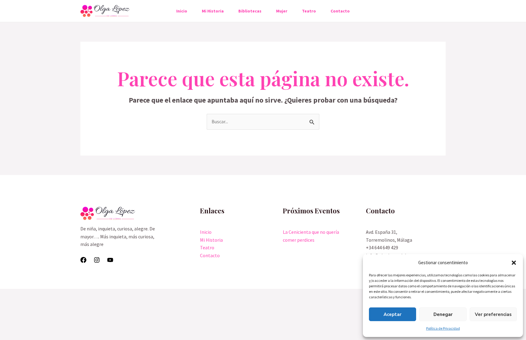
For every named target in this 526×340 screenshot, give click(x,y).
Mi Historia (213, 11)
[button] (514, 263)
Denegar (443, 314)
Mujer (281, 11)
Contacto (340, 11)
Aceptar (393, 314)
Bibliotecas (249, 11)
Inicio (181, 11)
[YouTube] (110, 260)
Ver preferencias (493, 314)
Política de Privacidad (443, 328)
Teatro (309, 11)
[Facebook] (83, 260)
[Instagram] (97, 260)
